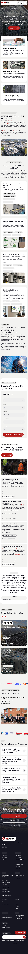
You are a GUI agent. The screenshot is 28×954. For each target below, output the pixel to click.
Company (17, 899)
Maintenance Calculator (7, 917)
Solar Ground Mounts (20, 859)
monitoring (16, 548)
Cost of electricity (6, 418)
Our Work (17, 904)
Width (4, 397)
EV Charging (18, 866)
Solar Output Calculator (7, 915)
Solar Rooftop (18, 855)
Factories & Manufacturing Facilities (7, 876)
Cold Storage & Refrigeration (5, 880)
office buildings (16, 130)
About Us (17, 901)
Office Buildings (5, 884)
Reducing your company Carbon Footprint (20, 876)
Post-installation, (5, 548)
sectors (6, 8)
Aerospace (4, 889)
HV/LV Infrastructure (20, 864)
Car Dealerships (5, 887)
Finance (4, 901)
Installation (4, 857)
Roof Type (5, 411)
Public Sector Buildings (6, 895)
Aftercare (4, 859)
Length (4, 404)
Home (2, 8)
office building (6, 258)
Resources (4, 899)
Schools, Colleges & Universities (6, 892)
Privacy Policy (22, 940)
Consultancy (4, 855)
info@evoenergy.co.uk (8, 701)
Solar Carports (18, 857)
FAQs (17, 908)
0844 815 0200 (6, 703)
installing (4, 130)
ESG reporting (17, 554)
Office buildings (6, 187)
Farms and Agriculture (6, 882)
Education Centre (5, 904)
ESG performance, (11, 123)
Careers (17, 906)
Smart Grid (18, 868)
